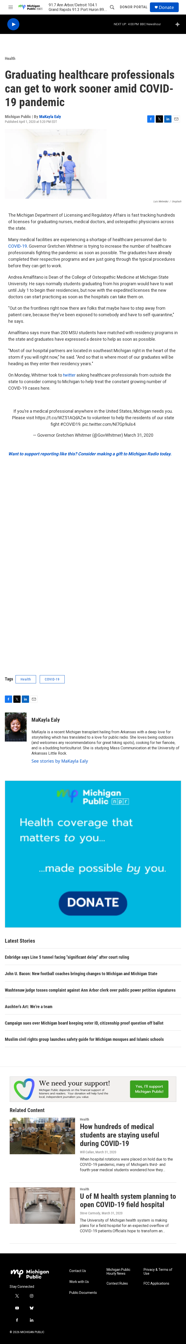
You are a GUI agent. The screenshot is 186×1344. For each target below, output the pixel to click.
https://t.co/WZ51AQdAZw (60, 417)
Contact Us (77, 1271)
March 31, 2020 (138, 435)
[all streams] (179, 24)
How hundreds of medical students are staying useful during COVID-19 (119, 1135)
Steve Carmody (90, 1213)
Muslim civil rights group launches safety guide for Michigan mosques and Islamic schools (84, 1039)
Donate (166, 7)
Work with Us (79, 1282)
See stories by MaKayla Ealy (59, 761)
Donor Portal (133, 7)
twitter (69, 375)
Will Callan (87, 1152)
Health (10, 58)
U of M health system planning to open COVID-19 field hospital (128, 1200)
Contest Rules (117, 1283)
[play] (13, 24)
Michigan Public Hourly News (118, 1271)
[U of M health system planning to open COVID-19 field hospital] (42, 1205)
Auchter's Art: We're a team (28, 1006)
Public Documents (83, 1293)
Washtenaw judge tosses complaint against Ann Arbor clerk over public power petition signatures (90, 990)
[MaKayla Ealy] (16, 727)
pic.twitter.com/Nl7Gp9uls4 (108, 424)
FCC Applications (156, 1283)
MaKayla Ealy (50, 116)
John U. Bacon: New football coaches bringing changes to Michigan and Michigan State (81, 973)
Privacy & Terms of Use (158, 1271)
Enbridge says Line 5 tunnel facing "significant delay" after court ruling (67, 957)
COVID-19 (17, 246)
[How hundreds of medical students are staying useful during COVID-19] (42, 1136)
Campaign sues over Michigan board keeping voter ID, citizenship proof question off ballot (84, 1023)
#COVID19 (70, 424)
